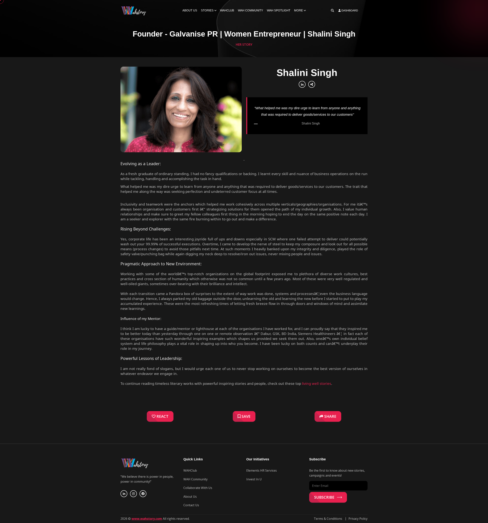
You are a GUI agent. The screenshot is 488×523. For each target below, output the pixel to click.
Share (329, 416)
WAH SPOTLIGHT (278, 10)
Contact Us (191, 505)
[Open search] (332, 10)
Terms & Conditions (328, 519)
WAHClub (227, 10)
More (298, 10)
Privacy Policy (358, 519)
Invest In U (254, 479)
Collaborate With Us (197, 488)
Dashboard (349, 10)
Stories (207, 10)
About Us (189, 10)
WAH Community (250, 10)
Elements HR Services (261, 470)
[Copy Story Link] (311, 84)
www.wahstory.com (147, 519)
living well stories (316, 383)
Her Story (244, 44)
